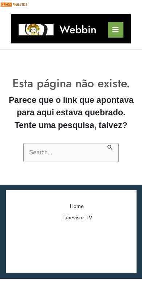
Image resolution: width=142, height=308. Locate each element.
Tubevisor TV (77, 217)
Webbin (77, 29)
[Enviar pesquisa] (110, 146)
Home (77, 206)
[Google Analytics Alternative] (14, 4)
